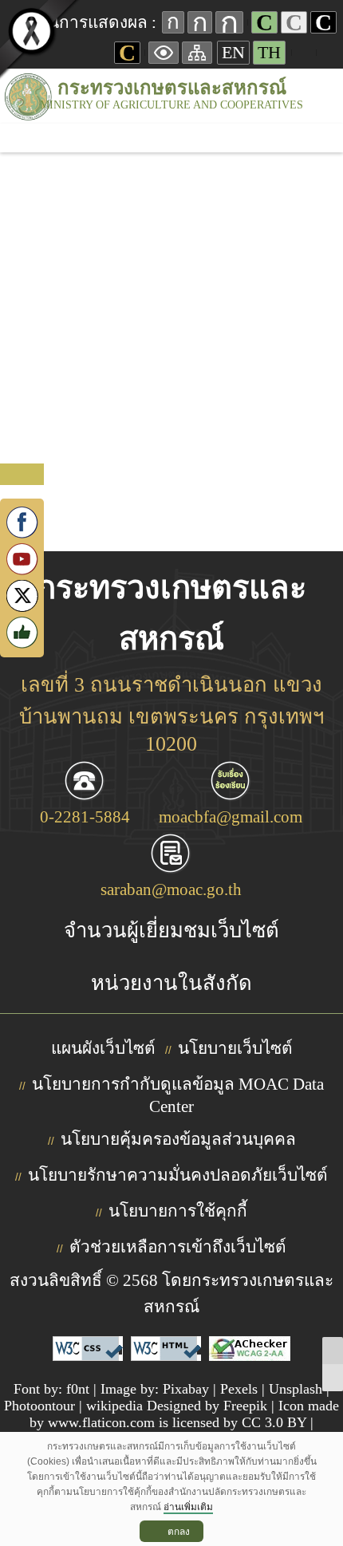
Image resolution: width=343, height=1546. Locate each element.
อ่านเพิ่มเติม (188, 1506)
